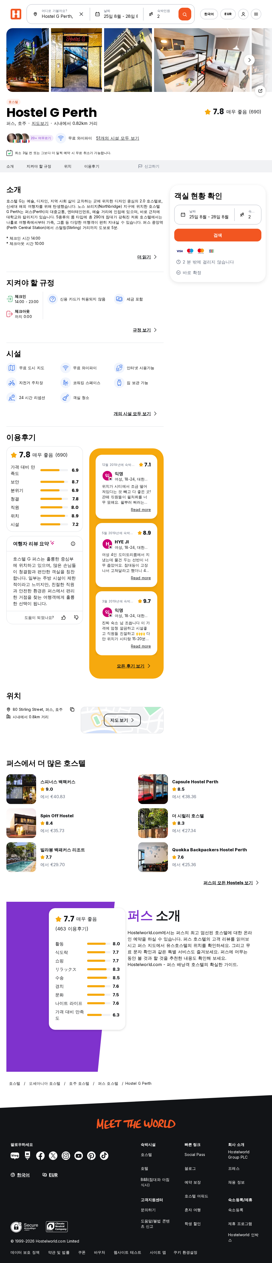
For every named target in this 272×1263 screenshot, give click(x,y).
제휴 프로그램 (240, 1223)
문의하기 (148, 1209)
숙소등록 (235, 1209)
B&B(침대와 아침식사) (155, 1182)
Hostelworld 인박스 (243, 1237)
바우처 (99, 1252)
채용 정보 (236, 1182)
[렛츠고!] (184, 14)
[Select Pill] (243, 14)
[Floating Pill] (249, 60)
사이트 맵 (158, 1252)
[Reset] (81, 14)
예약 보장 (193, 1182)
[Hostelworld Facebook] (40, 1155)
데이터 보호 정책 (25, 1252)
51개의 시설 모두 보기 (117, 138)
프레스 (233, 1168)
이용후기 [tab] (91, 166)
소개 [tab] (10, 166)
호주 (22, 123)
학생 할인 (193, 1223)
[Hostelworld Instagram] (66, 1155)
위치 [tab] (67, 166)
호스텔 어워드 (197, 1196)
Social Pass (195, 1154)
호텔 (144, 1168)
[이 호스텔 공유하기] (260, 91)
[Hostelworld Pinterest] (91, 1155)
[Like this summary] (63, 617)
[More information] (73, 544)
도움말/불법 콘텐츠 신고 (155, 1223)
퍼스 (10, 123)
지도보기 (40, 123)
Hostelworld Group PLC (238, 1154)
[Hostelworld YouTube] (78, 1155)
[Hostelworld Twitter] (53, 1155)
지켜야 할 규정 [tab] (39, 166)
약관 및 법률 (59, 1252)
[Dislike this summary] (76, 617)
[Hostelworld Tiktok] (104, 1155)
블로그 (190, 1168)
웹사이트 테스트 (127, 1252)
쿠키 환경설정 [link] (185, 1252)
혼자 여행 (193, 1209)
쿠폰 (82, 1252)
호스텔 (13, 102)
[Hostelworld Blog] (15, 1155)
